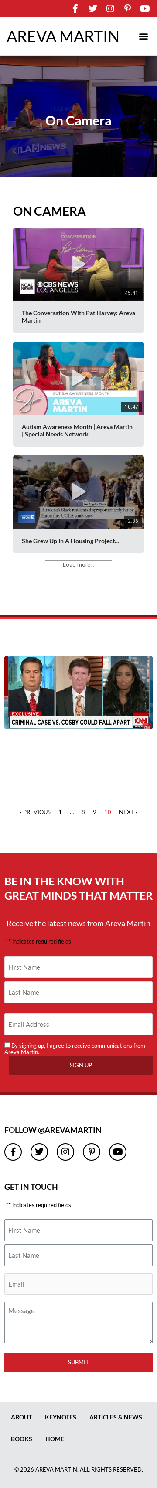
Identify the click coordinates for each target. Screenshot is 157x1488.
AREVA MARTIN (63, 36)
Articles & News (115, 1417)
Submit (78, 1362)
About (21, 1417)
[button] (143, 36)
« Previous (35, 811)
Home (54, 1438)
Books (21, 1438)
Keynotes (60, 1417)
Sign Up (81, 1065)
